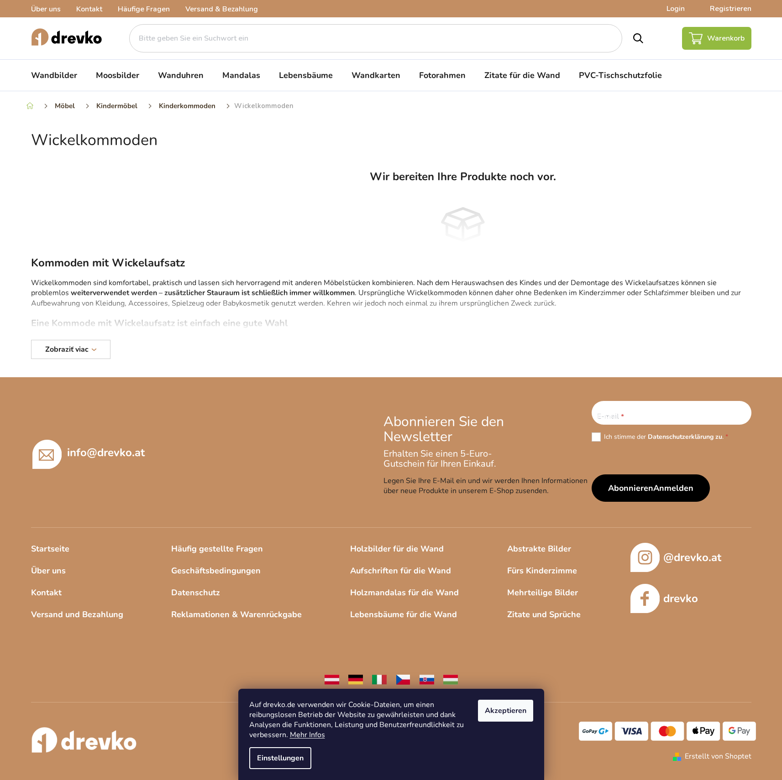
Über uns (46, 9)
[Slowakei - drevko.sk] (427, 679)
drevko (680, 598)
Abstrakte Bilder (539, 548)
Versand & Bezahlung (221, 9)
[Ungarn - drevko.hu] (450, 679)
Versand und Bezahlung (77, 614)
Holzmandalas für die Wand (404, 592)
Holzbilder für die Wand (397, 548)
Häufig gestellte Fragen (217, 548)
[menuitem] (54, 75)
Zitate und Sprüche (544, 614)
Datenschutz (195, 592)
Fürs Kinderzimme (542, 570)
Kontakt (89, 9)
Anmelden (673, 488)
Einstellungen (280, 758)
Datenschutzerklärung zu (685, 436)
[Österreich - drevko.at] (332, 679)
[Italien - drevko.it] (379, 679)
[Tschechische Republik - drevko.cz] (403, 679)
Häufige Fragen (144, 9)
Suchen (638, 38)
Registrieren (730, 9)
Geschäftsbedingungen (216, 570)
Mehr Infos (307, 735)
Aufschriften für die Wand (400, 570)
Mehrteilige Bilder (542, 592)
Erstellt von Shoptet (718, 756)
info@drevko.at (106, 452)
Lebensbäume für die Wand (403, 614)
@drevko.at (692, 557)
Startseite (50, 548)
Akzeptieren (505, 711)
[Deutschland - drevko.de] (355, 679)
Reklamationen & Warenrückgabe (236, 614)
